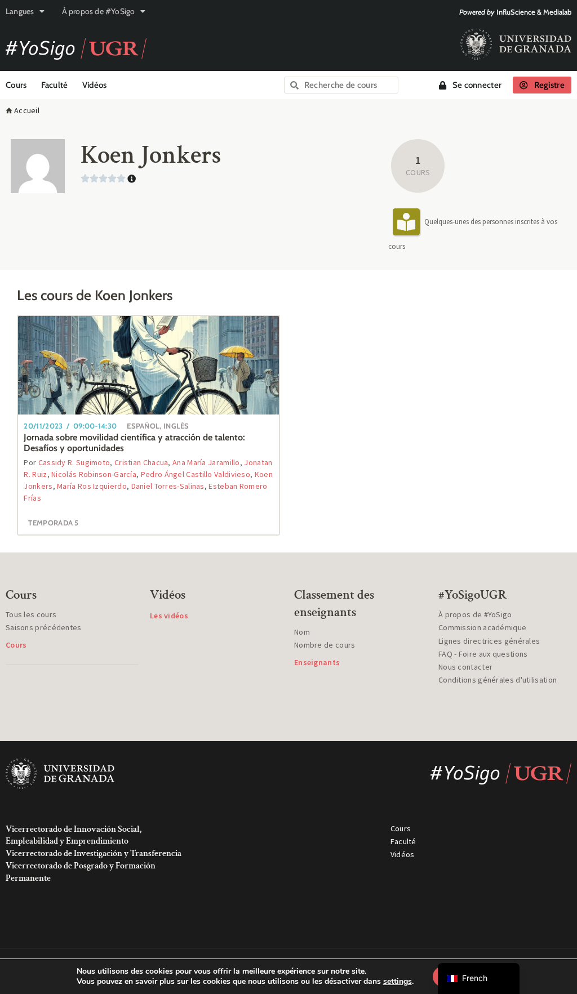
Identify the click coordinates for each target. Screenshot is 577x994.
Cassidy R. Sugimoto (74, 462)
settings (397, 982)
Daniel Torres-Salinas (168, 486)
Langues (20, 11)
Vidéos (94, 85)
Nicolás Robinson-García (93, 474)
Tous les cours (31, 614)
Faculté (54, 85)
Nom (302, 632)
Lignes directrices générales (489, 641)
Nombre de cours (325, 645)
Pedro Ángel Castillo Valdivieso (195, 474)
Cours (16, 85)
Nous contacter (465, 667)
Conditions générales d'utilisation (497, 680)
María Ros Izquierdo (92, 486)
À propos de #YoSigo (98, 11)
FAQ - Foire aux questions (483, 654)
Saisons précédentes (44, 627)
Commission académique (482, 627)
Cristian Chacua (141, 462)
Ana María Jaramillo (206, 462)
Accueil (26, 110)
